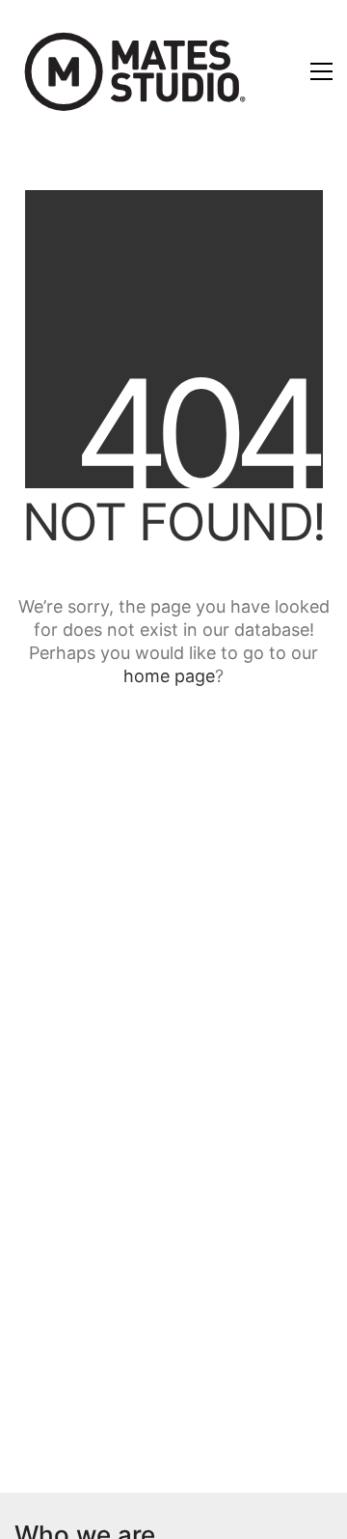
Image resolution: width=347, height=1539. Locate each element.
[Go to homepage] (134, 71)
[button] (321, 71)
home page (169, 676)
